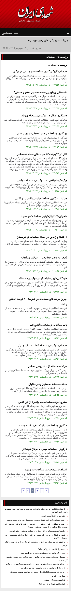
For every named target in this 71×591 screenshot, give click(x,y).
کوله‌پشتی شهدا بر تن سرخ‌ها (52, 584)
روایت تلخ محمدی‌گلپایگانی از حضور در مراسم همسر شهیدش (37, 572)
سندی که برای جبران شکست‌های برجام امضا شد (43, 553)
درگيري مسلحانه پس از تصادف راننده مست (43, 425)
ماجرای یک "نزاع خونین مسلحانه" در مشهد (44, 216)
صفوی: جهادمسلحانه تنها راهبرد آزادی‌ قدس (42, 402)
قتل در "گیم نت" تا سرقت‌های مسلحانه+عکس (42, 154)
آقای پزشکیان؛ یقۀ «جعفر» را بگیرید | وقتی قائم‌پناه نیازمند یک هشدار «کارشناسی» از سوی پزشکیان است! (36, 525)
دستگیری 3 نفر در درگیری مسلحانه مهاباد (44, 115)
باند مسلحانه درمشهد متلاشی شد (48, 324)
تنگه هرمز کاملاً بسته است (53, 516)
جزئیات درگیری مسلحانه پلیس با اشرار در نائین (41, 198)
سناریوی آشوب (58, 576)
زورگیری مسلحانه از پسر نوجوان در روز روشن (42, 133)
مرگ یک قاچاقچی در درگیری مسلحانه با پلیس (42, 180)
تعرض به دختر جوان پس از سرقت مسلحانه (44, 257)
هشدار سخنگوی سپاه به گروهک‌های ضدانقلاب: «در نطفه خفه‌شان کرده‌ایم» (36, 558)
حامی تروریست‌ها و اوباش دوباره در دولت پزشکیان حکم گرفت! (37, 531)
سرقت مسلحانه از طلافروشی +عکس (47, 366)
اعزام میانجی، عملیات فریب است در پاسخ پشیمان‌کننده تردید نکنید (35, 564)
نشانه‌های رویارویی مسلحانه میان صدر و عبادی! (40, 92)
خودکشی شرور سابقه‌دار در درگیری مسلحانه (43, 278)
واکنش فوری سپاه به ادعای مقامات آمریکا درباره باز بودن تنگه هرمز (36, 543)
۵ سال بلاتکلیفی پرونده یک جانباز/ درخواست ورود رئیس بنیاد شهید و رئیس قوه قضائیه (36, 510)
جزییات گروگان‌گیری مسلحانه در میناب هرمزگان (40, 71)
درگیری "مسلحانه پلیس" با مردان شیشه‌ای (44, 449)
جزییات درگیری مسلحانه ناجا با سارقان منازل (42, 345)
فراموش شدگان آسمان (54, 580)
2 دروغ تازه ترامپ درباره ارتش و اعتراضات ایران (43, 568)
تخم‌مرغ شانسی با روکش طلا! (51, 549)
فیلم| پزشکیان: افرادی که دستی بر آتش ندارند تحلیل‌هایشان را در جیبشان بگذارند (36, 536)
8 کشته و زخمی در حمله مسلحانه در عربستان (42, 237)
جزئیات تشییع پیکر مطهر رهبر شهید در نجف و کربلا (43, 40)
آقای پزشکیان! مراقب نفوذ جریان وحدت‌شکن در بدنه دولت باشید (36, 520)
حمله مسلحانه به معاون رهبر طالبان (47, 384)
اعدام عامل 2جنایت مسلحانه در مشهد (46, 469)
